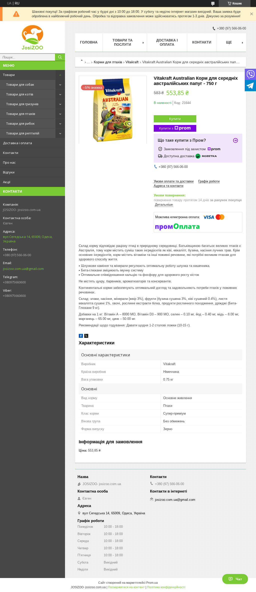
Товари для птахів (20, 113)
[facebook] (81, 337)
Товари (9, 74)
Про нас (9, 162)
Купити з (166, 128)
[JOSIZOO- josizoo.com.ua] (32, 37)
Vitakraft (132, 62)
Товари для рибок (20, 123)
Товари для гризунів (22, 104)
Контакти (10, 152)
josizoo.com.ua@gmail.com (23, 268)
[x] (86, 337)
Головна (89, 42)
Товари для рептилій (22, 133)
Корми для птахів (108, 62)
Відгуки (8, 172)
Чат (239, 579)
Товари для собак (20, 84)
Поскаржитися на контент (126, 587)
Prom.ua (152, 583)
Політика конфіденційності (166, 587)
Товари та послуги (122, 42)
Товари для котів (19, 94)
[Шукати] (60, 57)
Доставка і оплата (17, 143)
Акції (6, 182)
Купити (175, 118)
